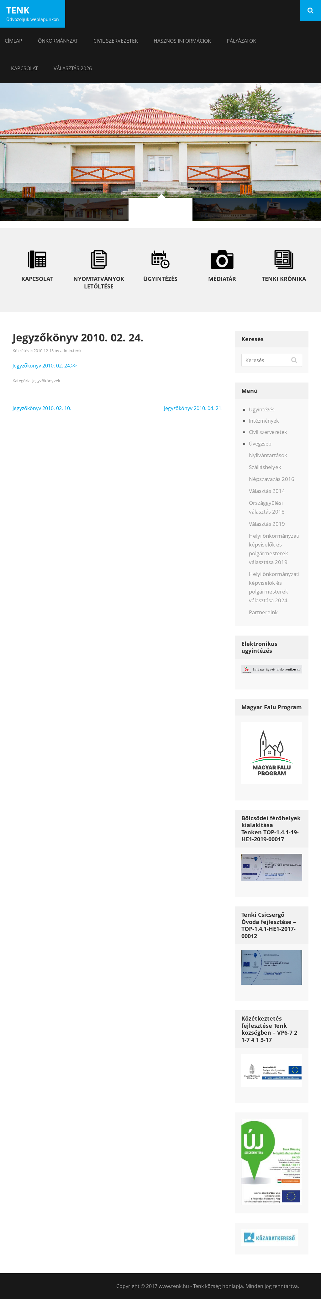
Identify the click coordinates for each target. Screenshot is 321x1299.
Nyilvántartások (268, 455)
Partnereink (263, 612)
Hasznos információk (182, 40)
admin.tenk (71, 350)
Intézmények (264, 420)
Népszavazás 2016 (271, 479)
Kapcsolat (24, 68)
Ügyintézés (262, 409)
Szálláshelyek (265, 467)
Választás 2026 (73, 68)
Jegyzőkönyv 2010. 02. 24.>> (45, 365)
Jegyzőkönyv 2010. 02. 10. (42, 408)
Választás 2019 (267, 523)
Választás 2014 (267, 490)
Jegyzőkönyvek (46, 380)
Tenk (17, 10)
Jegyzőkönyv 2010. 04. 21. (193, 408)
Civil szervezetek (115, 40)
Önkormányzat (58, 40)
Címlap (13, 40)
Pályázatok (241, 40)
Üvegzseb (260, 443)
